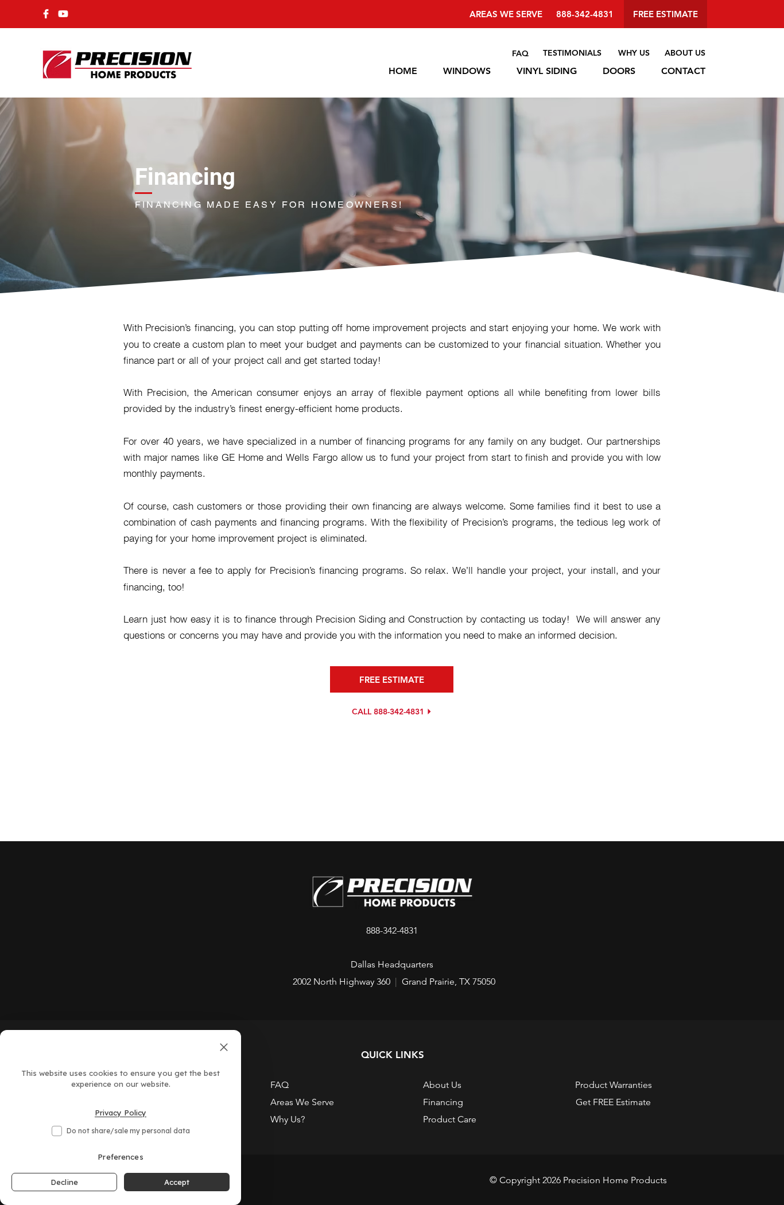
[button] (392, 1054)
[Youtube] (63, 14)
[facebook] (46, 14)
